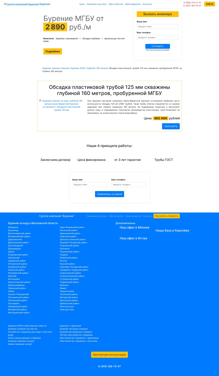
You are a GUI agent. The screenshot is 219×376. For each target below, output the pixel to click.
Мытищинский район (19, 312)
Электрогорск (67, 306)
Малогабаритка (133, 4)
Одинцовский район (70, 233)
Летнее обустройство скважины (76, 335)
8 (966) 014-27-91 (192, 2)
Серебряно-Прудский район (74, 270)
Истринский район (17, 264)
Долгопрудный (15, 245)
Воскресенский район (19, 236)
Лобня (11, 291)
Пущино (64, 254)
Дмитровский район (18, 242)
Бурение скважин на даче (21, 341)
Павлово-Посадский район (73, 242)
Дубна (11, 251)
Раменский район (69, 257)
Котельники (14, 279)
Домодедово (14, 248)
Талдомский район (69, 282)
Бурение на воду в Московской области (33, 223)
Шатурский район (69, 297)
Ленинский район (17, 288)
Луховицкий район (17, 300)
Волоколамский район (19, 233)
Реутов (63, 260)
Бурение (44, 4)
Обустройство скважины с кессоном (78, 341)
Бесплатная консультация (109, 354)
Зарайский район (17, 260)
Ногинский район (68, 230)
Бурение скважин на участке (22, 329)
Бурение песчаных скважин (74, 329)
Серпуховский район (70, 273)
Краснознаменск (16, 285)
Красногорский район (19, 282)
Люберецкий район (18, 306)
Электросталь (67, 309)
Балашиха (13, 227)
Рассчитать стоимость (166, 216)
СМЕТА (209, 4)
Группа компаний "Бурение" (56, 216)
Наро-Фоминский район (72, 227)
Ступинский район (69, 279)
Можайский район (17, 309)
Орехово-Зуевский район (73, 239)
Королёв (12, 276)
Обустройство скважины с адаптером (79, 338)
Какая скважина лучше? (20, 344)
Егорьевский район (18, 254)
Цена (81, 4)
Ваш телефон (144, 32)
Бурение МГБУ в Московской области (27, 325)
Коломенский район (18, 273)
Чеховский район (68, 294)
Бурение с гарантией (70, 325)
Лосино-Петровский (18, 294)
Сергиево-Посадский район (74, 267)
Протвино (65, 248)
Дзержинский (15, 239)
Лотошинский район (18, 297)
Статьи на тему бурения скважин (29, 321)
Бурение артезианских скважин (76, 332)
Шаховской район (69, 300)
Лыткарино (13, 303)
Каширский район (17, 267)
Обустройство (116, 4)
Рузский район (67, 264)
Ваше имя (142, 21)
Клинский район (16, 270)
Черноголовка (67, 291)
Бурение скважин (51, 68)
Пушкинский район (69, 251)
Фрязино (64, 285)
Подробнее (52, 51)
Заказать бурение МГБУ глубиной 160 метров (84, 68)
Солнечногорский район (72, 276)
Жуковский (14, 257)
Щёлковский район (69, 303)
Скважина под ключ (96, 4)
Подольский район (69, 245)
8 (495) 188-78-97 (192, 5)
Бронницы (13, 230)
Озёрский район (68, 236)
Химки (63, 288)
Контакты (147, 4)
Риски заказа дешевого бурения (24, 338)
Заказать (171, 126)
